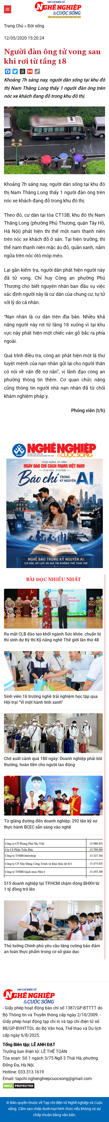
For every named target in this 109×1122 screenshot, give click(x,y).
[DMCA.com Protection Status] (19, 1085)
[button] (7, 9)
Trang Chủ (13, 25)
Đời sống (36, 25)
